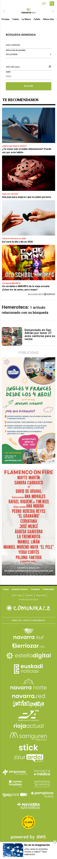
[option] (28, 11)
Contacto (35, 589)
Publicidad (48, 589)
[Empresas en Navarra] (14, 772)
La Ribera (26, 19)
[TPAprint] (14, 794)
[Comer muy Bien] (14, 783)
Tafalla (37, 19)
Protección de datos (28, 599)
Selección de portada (15, 50)
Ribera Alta (48, 19)
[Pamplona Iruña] (42, 794)
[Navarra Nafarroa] (28, 805)
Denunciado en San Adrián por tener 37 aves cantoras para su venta (40, 335)
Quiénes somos (20, 589)
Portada (5, 19)
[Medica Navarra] (42, 772)
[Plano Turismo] (42, 783)
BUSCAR (28, 86)
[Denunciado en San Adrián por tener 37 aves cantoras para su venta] (12, 336)
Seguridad (40, 595)
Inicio (6, 589)
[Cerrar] (54, 841)
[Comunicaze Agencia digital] (28, 608)
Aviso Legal (17, 595)
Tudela (15, 19)
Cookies (29, 595)
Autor (8, 72)
